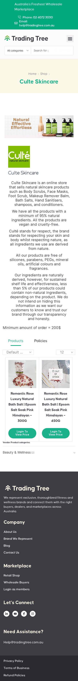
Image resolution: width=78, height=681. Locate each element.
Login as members (17, 589)
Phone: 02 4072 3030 (38, 17)
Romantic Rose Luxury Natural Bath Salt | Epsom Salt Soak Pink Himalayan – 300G (22, 407)
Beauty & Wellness (17, 452)
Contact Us (11, 552)
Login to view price (22, 433)
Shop (43, 73)
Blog (7, 545)
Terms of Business (16, 668)
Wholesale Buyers (16, 582)
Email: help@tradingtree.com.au (36, 23)
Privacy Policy (13, 661)
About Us (10, 532)
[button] (70, 38)
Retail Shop (12, 575)
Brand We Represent (18, 538)
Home (32, 73)
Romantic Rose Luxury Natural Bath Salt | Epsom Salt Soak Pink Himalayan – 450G (55, 407)
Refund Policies (14, 675)
